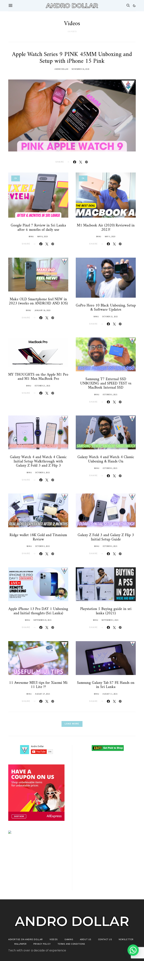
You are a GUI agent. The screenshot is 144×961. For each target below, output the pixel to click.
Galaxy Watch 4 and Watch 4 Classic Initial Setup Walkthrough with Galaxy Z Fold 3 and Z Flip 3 (38, 461)
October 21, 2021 (110, 316)
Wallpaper (20, 944)
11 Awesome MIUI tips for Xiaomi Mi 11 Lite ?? (38, 685)
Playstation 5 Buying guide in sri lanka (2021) (105, 611)
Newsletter (126, 939)
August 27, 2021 (42, 694)
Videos (54, 939)
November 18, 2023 (80, 69)
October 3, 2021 (110, 394)
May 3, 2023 (110, 236)
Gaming (68, 939)
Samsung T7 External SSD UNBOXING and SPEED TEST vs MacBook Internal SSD (105, 383)
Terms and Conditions (71, 944)
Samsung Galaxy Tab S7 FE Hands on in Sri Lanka (105, 685)
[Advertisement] (36, 866)
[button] (134, 5)
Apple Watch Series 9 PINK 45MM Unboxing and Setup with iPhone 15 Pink (72, 58)
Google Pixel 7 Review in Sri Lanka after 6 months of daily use (38, 227)
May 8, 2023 (42, 236)
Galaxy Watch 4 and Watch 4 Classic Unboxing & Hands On (105, 459)
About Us (85, 939)
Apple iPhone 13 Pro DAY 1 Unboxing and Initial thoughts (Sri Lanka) (38, 611)
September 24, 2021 (43, 620)
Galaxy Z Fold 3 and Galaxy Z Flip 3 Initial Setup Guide (106, 537)
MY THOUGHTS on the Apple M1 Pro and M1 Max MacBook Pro (38, 377)
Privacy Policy (42, 944)
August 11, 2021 (110, 694)
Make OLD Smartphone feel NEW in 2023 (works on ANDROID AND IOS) (38, 301)
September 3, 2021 (110, 620)
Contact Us (105, 939)
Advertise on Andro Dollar (25, 939)
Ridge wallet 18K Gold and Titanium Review (38, 537)
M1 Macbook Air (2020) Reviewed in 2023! (106, 227)
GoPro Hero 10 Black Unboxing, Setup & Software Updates (106, 307)
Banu (31, 236)
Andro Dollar (61, 69)
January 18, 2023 (43, 310)
